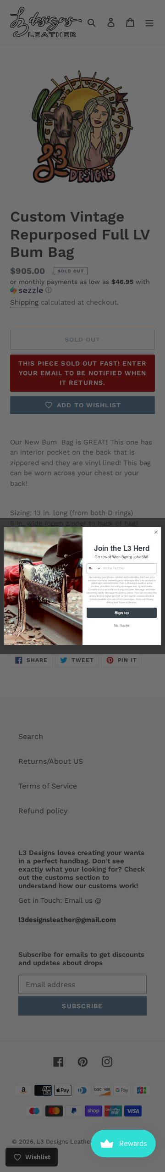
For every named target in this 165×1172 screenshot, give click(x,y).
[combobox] (94, 568)
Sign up (122, 612)
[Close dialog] (156, 531)
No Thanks (122, 625)
